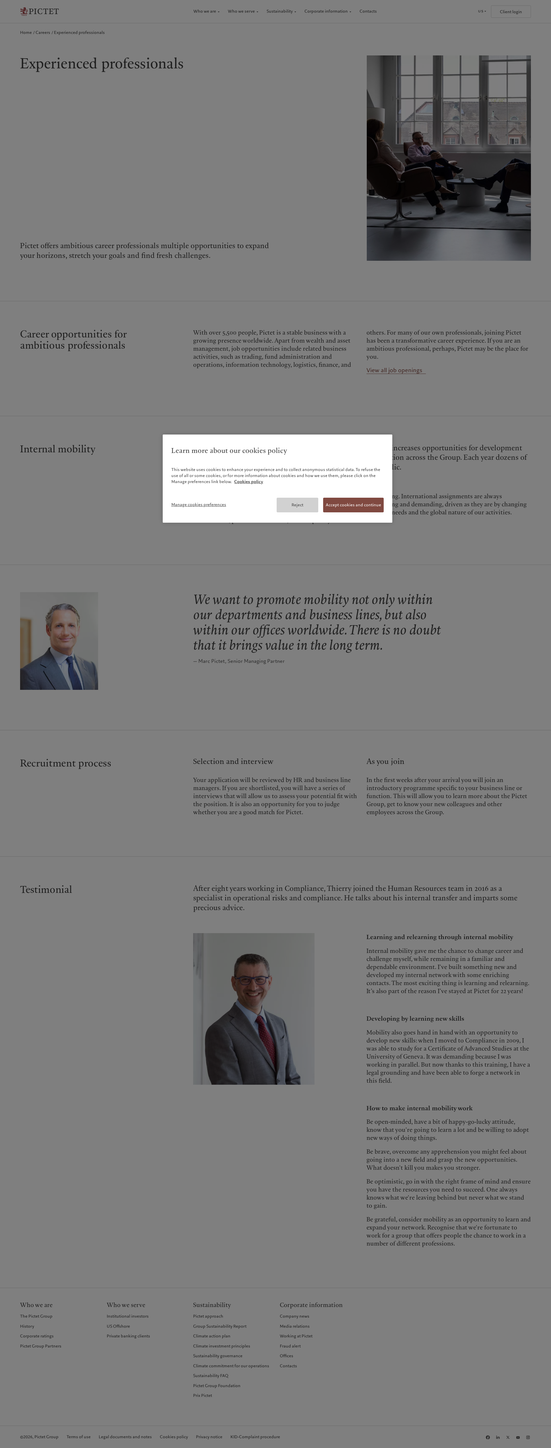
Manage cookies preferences (198, 504)
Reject (297, 505)
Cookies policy (248, 481)
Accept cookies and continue (353, 505)
